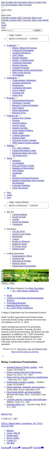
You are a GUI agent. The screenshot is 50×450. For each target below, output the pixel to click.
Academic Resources (21, 53)
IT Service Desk (19, 246)
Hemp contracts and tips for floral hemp (24, 372)
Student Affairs (18, 138)
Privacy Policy (13, 438)
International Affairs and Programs (27, 70)
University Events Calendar (24, 140)
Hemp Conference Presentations (19, 361)
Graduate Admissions (21, 83)
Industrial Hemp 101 (16, 404)
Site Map (11, 443)
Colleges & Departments (23, 50)
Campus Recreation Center (24, 150)
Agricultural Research (16, 303)
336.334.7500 (7, 426)
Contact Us (12, 440)
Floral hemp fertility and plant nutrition (24, 392)
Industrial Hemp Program (18, 305)
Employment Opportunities (24, 266)
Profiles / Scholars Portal (23, 60)
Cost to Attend (18, 90)
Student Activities (20, 128)
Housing (16, 120)
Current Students (19, 214)
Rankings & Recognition (23, 168)
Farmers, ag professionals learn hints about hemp (29, 350)
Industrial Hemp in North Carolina (22, 367)
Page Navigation (36, 288)
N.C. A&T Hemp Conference (20, 308)
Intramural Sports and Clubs (24, 153)
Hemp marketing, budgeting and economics (26, 387)
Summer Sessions (20, 65)
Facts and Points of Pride (23, 165)
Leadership (17, 173)
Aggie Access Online (21, 234)
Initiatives (16, 160)
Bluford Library (19, 263)
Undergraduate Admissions (24, 80)
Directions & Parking (21, 261)
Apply (4, 25)
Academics (11, 45)
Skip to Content (35, 2)
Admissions (12, 78)
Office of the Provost (21, 72)
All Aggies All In (19, 155)
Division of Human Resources (25, 178)
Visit (3, 22)
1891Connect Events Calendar (25, 143)
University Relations (21, 185)
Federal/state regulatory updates (20, 382)
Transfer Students (20, 58)
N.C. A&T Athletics (21, 148)
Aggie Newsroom (20, 188)
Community (17, 224)
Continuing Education (22, 62)
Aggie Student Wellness (22, 130)
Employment (12, 435)
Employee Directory (21, 241)
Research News (19, 113)
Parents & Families (20, 222)
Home (9, 295)
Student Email (18, 249)
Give (3, 27)
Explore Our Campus (21, 118)
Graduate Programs (20, 67)
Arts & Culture (18, 125)
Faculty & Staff (19, 217)
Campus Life (12, 115)
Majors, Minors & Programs (24, 48)
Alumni (15, 219)
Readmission (17, 85)
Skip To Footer (25, 5)
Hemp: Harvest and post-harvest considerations (27, 377)
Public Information (20, 110)
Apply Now (17, 95)
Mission (10, 430)
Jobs (14, 175)
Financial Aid (18, 92)
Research (11, 98)
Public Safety (18, 133)
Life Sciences (18, 108)
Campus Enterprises (21, 135)
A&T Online (17, 55)
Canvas (15, 239)
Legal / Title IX (13, 433)
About (9, 158)
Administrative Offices (22, 256)
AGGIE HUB (18, 231)
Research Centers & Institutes (25, 105)
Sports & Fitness (19, 123)
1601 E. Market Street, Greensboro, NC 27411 (21, 423)
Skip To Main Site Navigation (14, 2)
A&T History (18, 170)
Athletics (10, 145)
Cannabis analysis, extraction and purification (26, 399)
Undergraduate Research (23, 100)
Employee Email (19, 244)
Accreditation (18, 75)
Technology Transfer (21, 103)
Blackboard (17, 236)
